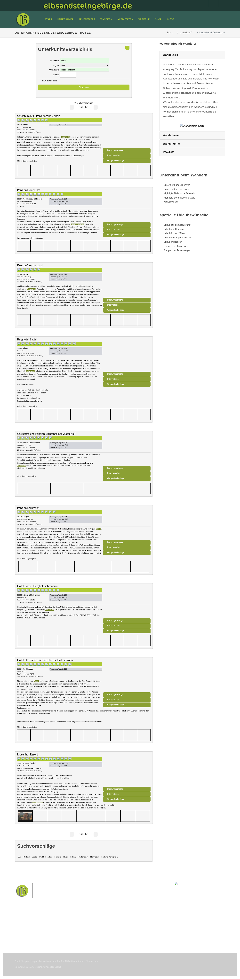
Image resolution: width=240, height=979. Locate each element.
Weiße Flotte (94, 926)
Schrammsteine (144, 921)
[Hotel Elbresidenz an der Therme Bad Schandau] (127, 675)
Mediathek (24, 929)
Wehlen (121, 926)
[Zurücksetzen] (127, 48)
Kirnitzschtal (106, 932)
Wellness (119, 932)
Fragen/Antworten (28, 920)
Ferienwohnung (63, 929)
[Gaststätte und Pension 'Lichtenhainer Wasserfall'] (127, 449)
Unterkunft (186, 32)
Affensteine (128, 921)
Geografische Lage (115, 160)
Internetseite (113, 155)
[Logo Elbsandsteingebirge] (23, 19)
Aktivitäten (24, 937)
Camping (59, 937)
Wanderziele (170, 54)
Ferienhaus (60, 933)
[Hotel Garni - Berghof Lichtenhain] (127, 601)
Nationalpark (114, 921)
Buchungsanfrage (115, 150)
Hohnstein (94, 857)
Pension (59, 925)
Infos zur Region (27, 925)
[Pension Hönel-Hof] (127, 205)
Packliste (168, 152)
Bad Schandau (45, 857)
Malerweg (101, 921)
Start (170, 32)
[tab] (192, 55)
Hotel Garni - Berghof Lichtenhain (37, 586)
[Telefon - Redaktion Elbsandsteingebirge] (212, 3)
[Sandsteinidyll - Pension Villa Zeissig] (127, 131)
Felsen (73, 857)
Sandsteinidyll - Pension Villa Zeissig (38, 116)
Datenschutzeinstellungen (210, 965)
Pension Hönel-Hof (28, 190)
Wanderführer (171, 143)
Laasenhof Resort (27, 754)
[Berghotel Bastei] (127, 355)
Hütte (65, 857)
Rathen (131, 926)
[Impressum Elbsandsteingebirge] (202, 3)
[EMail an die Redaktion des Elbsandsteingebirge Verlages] (222, 3)
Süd (19, 857)
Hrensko (57, 857)
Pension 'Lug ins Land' (30, 265)
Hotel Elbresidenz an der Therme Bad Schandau (45, 660)
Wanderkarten (171, 135)
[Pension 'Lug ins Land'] (127, 281)
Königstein (93, 932)
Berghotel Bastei (27, 339)
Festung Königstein (109, 857)
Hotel (58, 920)
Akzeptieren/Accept (209, 957)
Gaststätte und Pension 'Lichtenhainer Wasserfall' (46, 434)
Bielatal (27, 857)
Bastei (34, 857)
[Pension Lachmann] (127, 523)
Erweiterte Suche (49, 81)
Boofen (129, 932)
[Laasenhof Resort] (127, 770)
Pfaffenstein (83, 857)
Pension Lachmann (28, 508)
